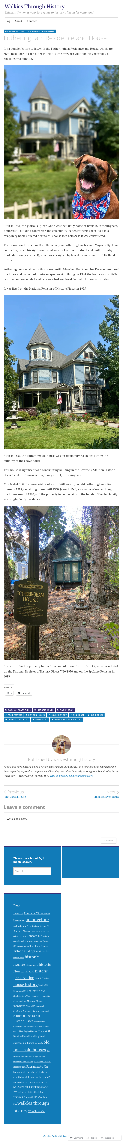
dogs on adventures (19, 710)
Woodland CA (36, 1111)
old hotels (39, 1043)
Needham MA (39, 1021)
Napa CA (30, 1006)
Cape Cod (45, 931)
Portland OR (28, 1061)
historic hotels (32, 965)
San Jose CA (30, 1082)
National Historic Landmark (36, 1011)
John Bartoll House (15, 793)
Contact (32, 21)
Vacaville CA (31, 1097)
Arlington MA (20, 926)
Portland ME (18, 1061)
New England (32, 1026)
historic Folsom (18, 958)
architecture (15, 715)
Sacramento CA (37, 1066)
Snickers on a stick (18, 719)
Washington (67, 710)
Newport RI (44, 1031)
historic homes (45, 710)
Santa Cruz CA (41, 1082)
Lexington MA (36, 991)
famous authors (35, 941)
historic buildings (24, 951)
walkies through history (68, 719)
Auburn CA (44, 926)
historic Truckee (42, 978)
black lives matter (34, 931)
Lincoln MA (17, 996)
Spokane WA (41, 719)
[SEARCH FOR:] (32, 871)
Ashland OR (34, 926)
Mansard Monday (35, 1001)
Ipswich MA (43, 985)
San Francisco (18, 1082)
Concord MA (34, 936)
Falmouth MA (22, 941)
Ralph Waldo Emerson (42, 1061)
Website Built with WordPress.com (61, 1136)
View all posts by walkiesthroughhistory (71, 775)
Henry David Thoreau (38, 946)
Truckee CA (19, 1096)
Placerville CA (27, 1056)
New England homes (28, 1031)
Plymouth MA (40, 1056)
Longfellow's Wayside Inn (31, 996)
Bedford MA (20, 931)
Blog (7, 21)
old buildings (33, 1036)
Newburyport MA (19, 1026)
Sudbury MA (22, 1092)
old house (78, 715)
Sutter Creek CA (35, 1092)
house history (59, 715)
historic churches (43, 951)
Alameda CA (32, 913)
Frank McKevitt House (106, 793)
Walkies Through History (34, 6)
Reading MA (19, 1066)
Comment (109, 840)
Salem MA (44, 1077)
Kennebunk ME (19, 991)
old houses (96, 715)
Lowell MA (22, 1001)
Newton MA (19, 1036)
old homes (28, 1042)
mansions (19, 1006)
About (18, 21)
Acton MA (18, 913)
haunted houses (23, 946)
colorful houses (19, 936)
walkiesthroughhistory (41, 31)
